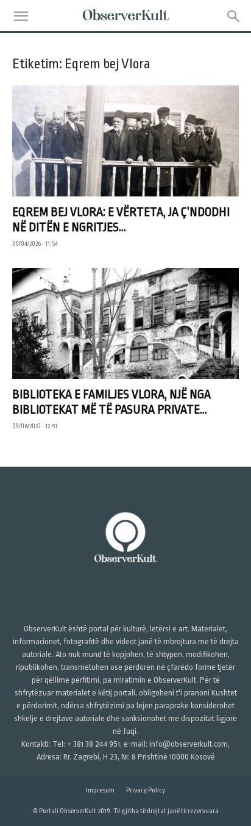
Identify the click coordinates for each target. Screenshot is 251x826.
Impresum (100, 790)
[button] (20, 16)
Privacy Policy (145, 790)
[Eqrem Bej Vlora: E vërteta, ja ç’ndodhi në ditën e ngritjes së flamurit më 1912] (125, 140)
